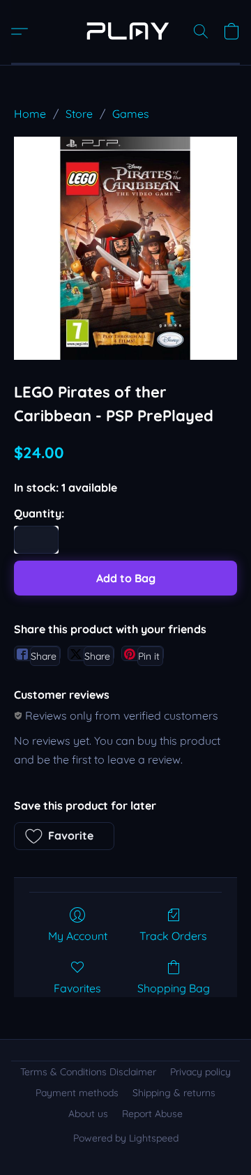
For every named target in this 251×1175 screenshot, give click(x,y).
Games (130, 114)
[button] (125, 31)
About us (88, 1113)
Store (79, 114)
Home (30, 114)
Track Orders (173, 936)
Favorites (77, 988)
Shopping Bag (173, 988)
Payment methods (77, 1092)
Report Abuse (152, 1113)
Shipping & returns (173, 1092)
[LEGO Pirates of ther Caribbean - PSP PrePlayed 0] (125, 248)
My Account (77, 936)
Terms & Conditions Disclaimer (88, 1072)
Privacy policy (200, 1072)
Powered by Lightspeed (125, 1138)
